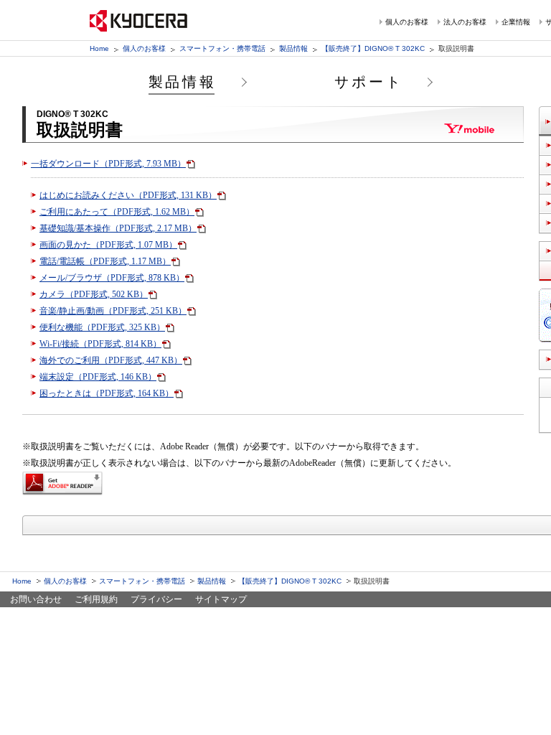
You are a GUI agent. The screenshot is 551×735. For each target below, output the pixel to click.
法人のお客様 (464, 22)
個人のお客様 (406, 22)
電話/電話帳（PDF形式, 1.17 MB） (105, 261)
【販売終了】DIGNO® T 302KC (373, 48)
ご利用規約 (96, 599)
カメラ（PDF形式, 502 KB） (93, 294)
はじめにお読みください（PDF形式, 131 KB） (128, 195)
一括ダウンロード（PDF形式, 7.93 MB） (108, 164)
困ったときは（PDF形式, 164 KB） (106, 393)
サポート (368, 82)
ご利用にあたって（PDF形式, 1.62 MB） (116, 212)
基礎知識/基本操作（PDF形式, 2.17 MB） (118, 228)
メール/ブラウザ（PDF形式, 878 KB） (111, 278)
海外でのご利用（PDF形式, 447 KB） (110, 360)
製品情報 (293, 48)
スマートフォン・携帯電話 (222, 48)
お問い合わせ (36, 599)
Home (99, 48)
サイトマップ (221, 599)
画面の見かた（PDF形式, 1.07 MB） (108, 245)
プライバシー (156, 599)
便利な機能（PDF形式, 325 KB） (102, 327)
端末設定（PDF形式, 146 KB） (97, 377)
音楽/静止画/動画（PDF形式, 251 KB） (113, 311)
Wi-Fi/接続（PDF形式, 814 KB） (100, 344)
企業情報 (515, 22)
